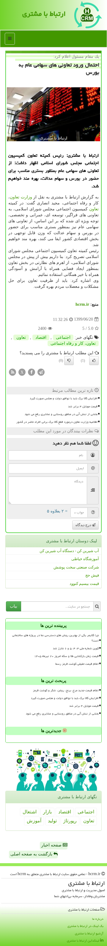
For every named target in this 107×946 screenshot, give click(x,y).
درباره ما (97, 919)
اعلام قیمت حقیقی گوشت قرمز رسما (77, 664)
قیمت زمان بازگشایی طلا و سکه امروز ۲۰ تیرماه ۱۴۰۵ (66, 656)
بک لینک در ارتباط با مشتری (85, 926)
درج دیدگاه (83, 525)
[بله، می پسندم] (94, 360)
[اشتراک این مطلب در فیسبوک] (31, 372)
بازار (47, 811)
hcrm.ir (82, 304)
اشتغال (30, 811)
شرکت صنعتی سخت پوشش (76, 567)
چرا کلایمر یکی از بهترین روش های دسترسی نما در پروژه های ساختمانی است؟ (55, 637)
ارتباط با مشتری (44, 13)
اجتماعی (63, 337)
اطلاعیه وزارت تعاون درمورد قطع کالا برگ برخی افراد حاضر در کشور (56, 422)
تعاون (94, 209)
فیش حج (92, 575)
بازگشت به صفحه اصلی (32, 854)
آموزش (34, 820)
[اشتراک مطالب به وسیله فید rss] (12, 372)
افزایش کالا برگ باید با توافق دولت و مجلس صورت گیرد (63, 398)
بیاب (13, 606)
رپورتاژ (70, 820)
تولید (52, 820)
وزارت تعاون (21, 197)
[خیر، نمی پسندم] (69, 360)
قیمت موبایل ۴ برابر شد (82, 406)
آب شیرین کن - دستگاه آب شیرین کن (69, 551)
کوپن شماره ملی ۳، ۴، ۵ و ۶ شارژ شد (76, 648)
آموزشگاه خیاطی (85, 559)
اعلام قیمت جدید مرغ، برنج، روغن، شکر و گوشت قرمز (66, 690)
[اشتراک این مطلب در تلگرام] (41, 372)
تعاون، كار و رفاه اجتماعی (73, 343)
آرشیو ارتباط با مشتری (89, 933)
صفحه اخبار (52, 845)
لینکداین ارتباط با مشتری (83, 940)
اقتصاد (40, 337)
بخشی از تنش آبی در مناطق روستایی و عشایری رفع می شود (61, 414)
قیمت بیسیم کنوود (84, 583)
